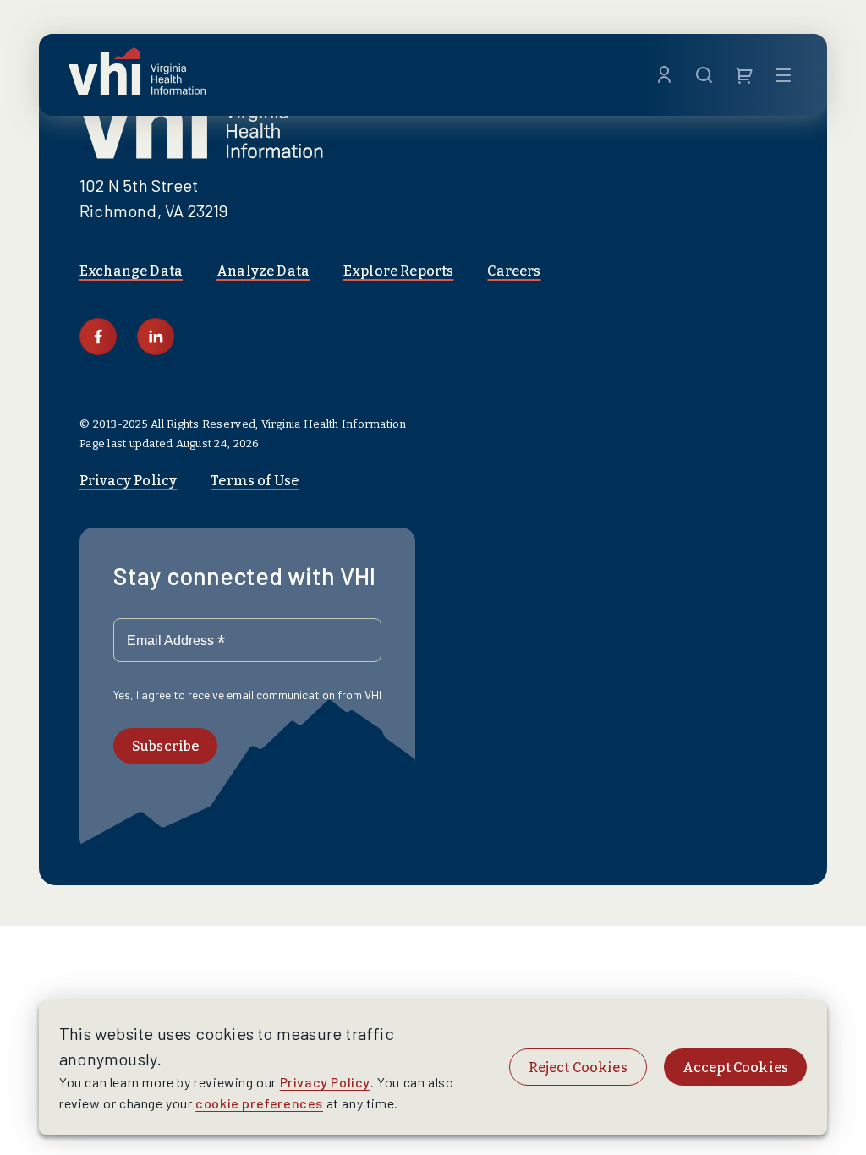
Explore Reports (398, 271)
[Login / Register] (664, 75)
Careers (513, 271)
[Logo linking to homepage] (137, 74)
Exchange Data (131, 271)
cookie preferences (259, 1103)
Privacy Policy (128, 481)
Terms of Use (255, 481)
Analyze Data (263, 271)
